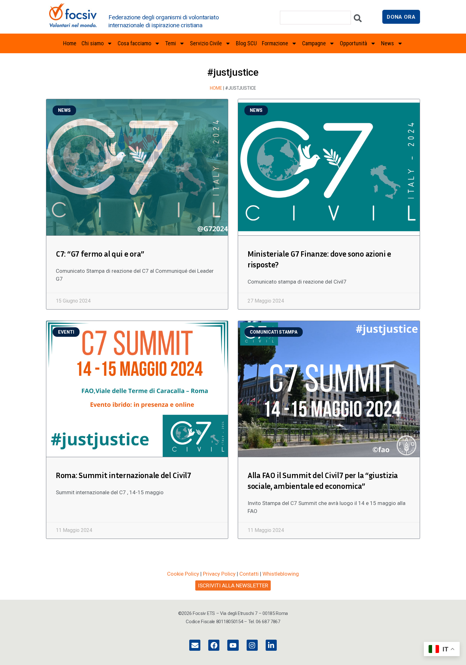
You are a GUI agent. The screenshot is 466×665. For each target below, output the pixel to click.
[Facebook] (213, 645)
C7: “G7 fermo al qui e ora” (100, 254)
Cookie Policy (183, 574)
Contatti (249, 574)
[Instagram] (252, 645)
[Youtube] (232, 645)
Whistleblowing (280, 574)
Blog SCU (246, 43)
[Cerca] (358, 20)
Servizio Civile (206, 43)
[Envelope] (194, 645)
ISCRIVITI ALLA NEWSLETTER (233, 585)
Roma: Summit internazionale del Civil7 (123, 475)
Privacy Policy (219, 574)
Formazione (275, 43)
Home (69, 43)
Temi (170, 43)
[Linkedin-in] (271, 645)
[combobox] (315, 17)
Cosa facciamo (134, 43)
